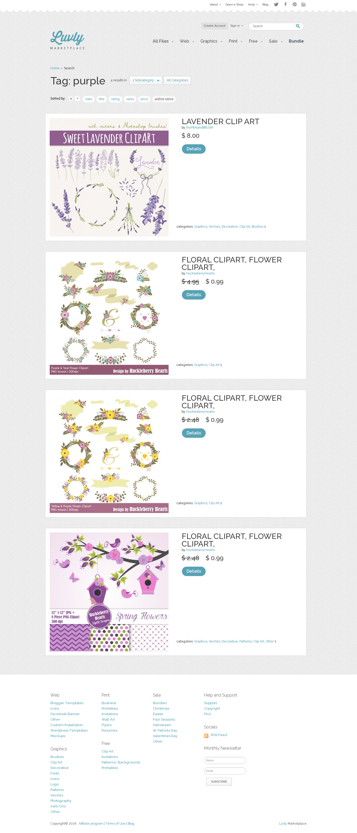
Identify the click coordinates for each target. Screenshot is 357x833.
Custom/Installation (66, 725)
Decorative (230, 226)
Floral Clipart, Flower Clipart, (232, 263)
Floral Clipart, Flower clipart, (232, 540)
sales (130, 99)
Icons (54, 708)
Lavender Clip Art (221, 121)
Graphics (200, 226)
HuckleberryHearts (200, 273)
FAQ (207, 714)
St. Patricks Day (165, 730)
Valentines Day (165, 736)
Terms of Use (115, 823)
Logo (54, 784)
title (102, 99)
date (88, 99)
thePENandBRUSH (199, 127)
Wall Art (108, 719)
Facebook (285, 4)
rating (115, 99)
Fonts (54, 773)
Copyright (212, 708)
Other (270, 641)
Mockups (57, 736)
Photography (60, 801)
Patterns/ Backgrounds (121, 762)
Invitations (110, 714)
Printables (110, 708)
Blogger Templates (66, 703)
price (144, 99)
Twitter (276, 4)
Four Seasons (164, 719)
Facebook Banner (65, 714)
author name (164, 99)
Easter (158, 714)
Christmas (161, 708)
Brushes (257, 226)
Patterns (245, 641)
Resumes (109, 730)
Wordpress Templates (69, 730)
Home (55, 68)
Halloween (162, 725)
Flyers (107, 725)
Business (109, 703)
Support (210, 703)
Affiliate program (91, 823)
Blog (131, 823)
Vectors (214, 226)
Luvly (283, 823)
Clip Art (244, 226)
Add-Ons (58, 806)
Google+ (304, 4)
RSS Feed (219, 735)
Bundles (160, 703)
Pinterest (294, 4)
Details (194, 148)
